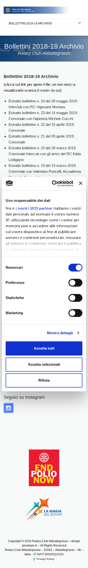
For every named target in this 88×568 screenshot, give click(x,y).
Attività (18, 50)
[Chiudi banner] (80, 183)
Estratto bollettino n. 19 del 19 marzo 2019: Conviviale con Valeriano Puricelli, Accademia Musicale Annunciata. (45, 171)
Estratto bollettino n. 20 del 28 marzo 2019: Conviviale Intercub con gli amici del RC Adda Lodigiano (45, 154)
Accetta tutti (44, 348)
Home (5, 50)
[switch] (75, 283)
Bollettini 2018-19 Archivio (30, 23)
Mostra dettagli (60, 333)
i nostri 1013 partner (34, 208)
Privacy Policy (45, 559)
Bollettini (34, 50)
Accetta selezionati (44, 364)
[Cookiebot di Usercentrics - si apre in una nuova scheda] (54, 183)
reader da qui (50, 90)
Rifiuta (44, 380)
